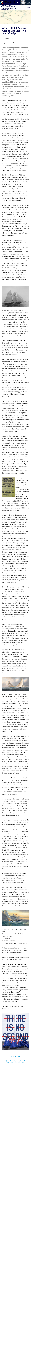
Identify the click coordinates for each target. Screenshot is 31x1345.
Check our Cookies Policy (10, 26)
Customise (25, 31)
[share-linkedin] (19, 1061)
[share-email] (23, 1061)
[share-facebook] (7, 1061)
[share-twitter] (11, 1061)
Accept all (15, 31)
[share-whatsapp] (15, 1061)
